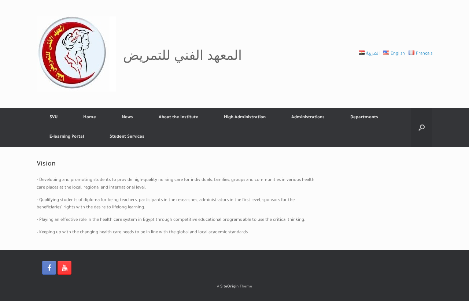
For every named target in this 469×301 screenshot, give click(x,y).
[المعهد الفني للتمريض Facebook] (49, 268)
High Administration (245, 117)
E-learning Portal (66, 137)
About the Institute (178, 117)
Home (89, 117)
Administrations (308, 117)
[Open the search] (421, 127)
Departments (364, 117)
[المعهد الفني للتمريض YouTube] (64, 268)
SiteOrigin (229, 287)
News (127, 117)
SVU (53, 117)
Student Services (127, 137)
